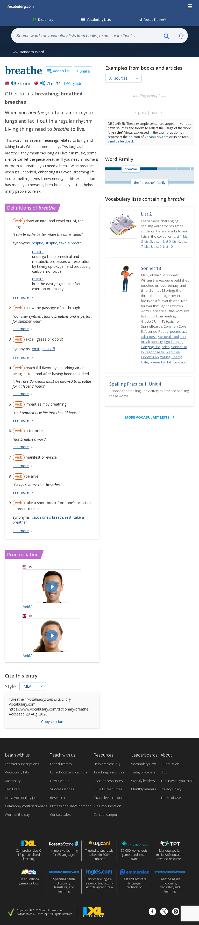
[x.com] (164, 912)
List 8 (148, 246)
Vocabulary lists (17, 772)
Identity (157, 341)
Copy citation (52, 721)
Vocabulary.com (156, 137)
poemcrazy (178, 331)
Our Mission (170, 763)
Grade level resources (111, 797)
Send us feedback (121, 141)
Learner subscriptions (22, 763)
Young (165, 357)
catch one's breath (47, 517)
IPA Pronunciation (107, 806)
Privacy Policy (171, 789)
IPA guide (73, 83)
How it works (59, 780)
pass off (48, 348)
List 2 (146, 214)
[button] (190, 6)
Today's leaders (143, 772)
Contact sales (60, 814)
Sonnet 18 (151, 268)
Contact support (106, 814)
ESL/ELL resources (108, 789)
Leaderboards (144, 755)
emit (35, 348)
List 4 (157, 241)
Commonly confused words (26, 806)
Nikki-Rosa (149, 336)
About (166, 755)
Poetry (163, 331)
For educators (61, 763)
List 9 (157, 246)
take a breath (70, 242)
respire (37, 242)
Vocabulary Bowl (144, 763)
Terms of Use (171, 797)
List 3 (148, 241)
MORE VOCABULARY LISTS (147, 417)
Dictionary (12, 780)
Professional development (70, 806)
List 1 (178, 236)
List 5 (167, 241)
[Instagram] (176, 912)
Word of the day (17, 814)
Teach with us (62, 755)
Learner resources (108, 780)
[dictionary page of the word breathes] (192, 168)
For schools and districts (68, 772)
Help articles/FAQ (107, 763)
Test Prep (12, 789)
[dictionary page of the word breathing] (166, 168)
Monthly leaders (143, 789)
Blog (164, 772)
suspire (51, 242)
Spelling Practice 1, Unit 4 (135, 384)
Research (57, 797)
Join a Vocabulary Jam (21, 797)
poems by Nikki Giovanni (168, 362)
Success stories (62, 789)
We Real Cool (168, 336)
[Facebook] (152, 912)
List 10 (168, 246)
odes (165, 346)
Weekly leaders (143, 780)
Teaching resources (109, 772)
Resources (103, 755)
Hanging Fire (150, 346)
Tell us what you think (177, 780)
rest (68, 517)
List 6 (176, 241)
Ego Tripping (173, 341)
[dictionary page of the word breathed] (183, 168)
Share (85, 71)
